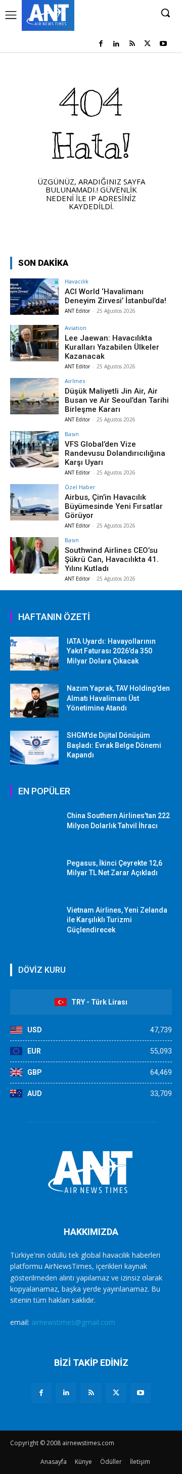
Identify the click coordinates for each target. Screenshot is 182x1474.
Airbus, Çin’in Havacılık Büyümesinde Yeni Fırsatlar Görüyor (114, 506)
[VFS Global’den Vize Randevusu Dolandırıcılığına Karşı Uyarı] (34, 449)
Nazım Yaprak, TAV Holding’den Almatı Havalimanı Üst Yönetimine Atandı (118, 698)
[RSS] (132, 44)
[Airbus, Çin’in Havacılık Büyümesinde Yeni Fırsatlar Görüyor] (34, 502)
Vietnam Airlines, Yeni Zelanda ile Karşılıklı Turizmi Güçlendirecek (117, 920)
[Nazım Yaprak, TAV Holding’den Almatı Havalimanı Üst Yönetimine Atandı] (34, 701)
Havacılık (76, 281)
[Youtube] (163, 44)
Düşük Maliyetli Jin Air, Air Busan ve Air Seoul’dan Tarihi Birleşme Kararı (117, 400)
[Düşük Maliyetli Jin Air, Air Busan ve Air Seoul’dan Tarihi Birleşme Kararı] (34, 396)
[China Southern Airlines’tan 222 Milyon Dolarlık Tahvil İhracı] (34, 828)
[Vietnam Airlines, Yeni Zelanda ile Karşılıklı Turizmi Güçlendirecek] (34, 922)
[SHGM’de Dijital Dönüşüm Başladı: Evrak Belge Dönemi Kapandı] (34, 748)
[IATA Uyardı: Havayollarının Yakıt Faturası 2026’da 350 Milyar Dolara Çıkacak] (34, 654)
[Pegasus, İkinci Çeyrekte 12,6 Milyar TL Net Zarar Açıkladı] (34, 875)
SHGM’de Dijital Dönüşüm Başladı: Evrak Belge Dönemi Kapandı (114, 745)
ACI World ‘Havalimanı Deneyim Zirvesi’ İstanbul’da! (115, 296)
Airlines (75, 381)
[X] (147, 44)
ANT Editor (77, 310)
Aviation (75, 327)
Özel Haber (80, 487)
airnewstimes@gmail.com (73, 1322)
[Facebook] (101, 44)
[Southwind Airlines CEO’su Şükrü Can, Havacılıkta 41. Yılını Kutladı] (34, 555)
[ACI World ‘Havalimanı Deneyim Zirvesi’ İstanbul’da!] (34, 296)
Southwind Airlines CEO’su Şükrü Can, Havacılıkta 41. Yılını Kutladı (112, 559)
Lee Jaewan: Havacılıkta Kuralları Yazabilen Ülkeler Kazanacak (112, 347)
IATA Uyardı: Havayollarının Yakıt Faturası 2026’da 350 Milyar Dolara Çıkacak (111, 651)
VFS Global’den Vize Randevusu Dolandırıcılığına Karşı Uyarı (115, 453)
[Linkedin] (116, 44)
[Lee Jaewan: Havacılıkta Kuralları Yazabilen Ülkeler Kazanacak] (34, 343)
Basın (72, 434)
